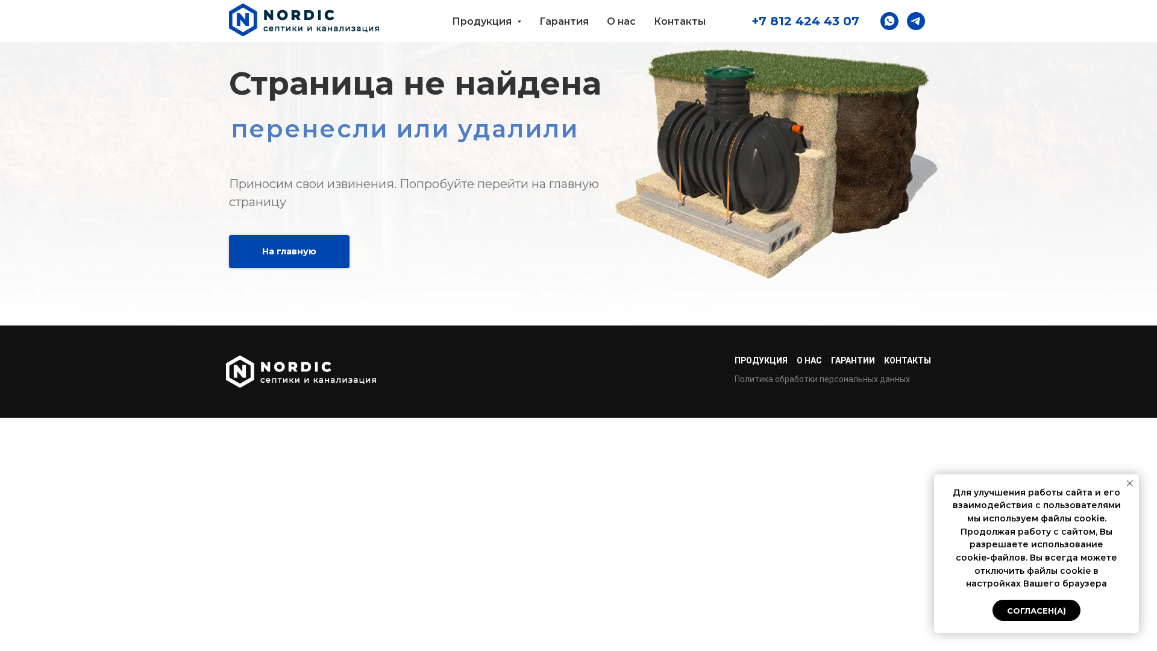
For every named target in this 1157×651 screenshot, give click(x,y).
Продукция (761, 360)
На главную (289, 251)
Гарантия (564, 21)
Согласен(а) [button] (1036, 610)
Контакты (680, 21)
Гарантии (853, 360)
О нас (621, 21)
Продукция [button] (483, 21)
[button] (889, 21)
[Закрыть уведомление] (1130, 483)
